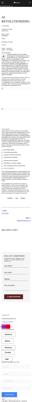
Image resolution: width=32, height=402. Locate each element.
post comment (14, 296)
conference (10, 198)
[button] (29, 2)
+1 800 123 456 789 (7, 322)
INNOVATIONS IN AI (17, 238)
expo (17, 198)
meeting (23, 198)
